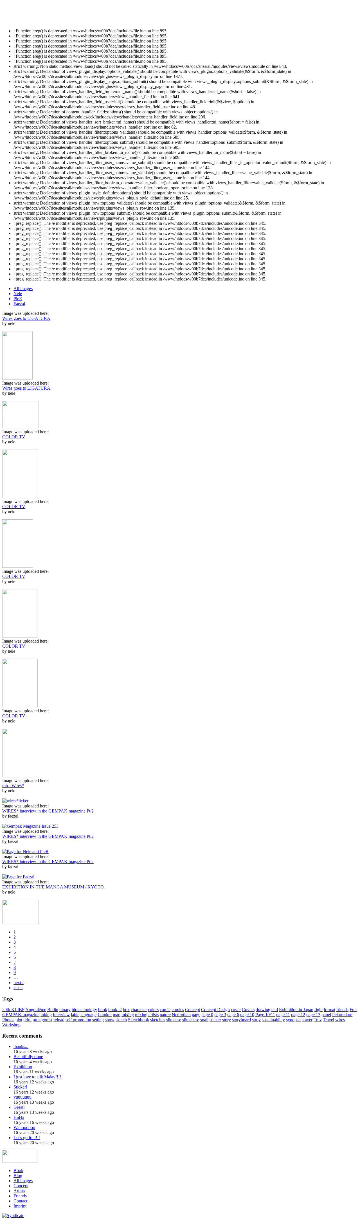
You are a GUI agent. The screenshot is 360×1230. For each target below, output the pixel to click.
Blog (18, 1175)
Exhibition (23, 1066)
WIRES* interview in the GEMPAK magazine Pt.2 (48, 811)
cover (236, 1009)
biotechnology (84, 1009)
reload (58, 1019)
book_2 (115, 1009)
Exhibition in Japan (296, 1009)
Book (18, 1170)
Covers (248, 1009)
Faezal (19, 303)
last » (18, 987)
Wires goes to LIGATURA (26, 318)
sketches (157, 1019)
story (226, 1019)
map (116, 1014)
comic (165, 1009)
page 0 (207, 1014)
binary (65, 1009)
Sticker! (20, 1087)
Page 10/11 (265, 1014)
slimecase (190, 1019)
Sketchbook (138, 1019)
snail (204, 1019)
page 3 (220, 1014)
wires (340, 1019)
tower (307, 1019)
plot (18, 1019)
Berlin (52, 1009)
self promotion (78, 1019)
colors (153, 1009)
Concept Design (215, 1009)
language (88, 1014)
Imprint (20, 1206)
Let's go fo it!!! (27, 1137)
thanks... (21, 1046)
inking (46, 1014)
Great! (19, 1107)
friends (342, 1009)
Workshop (11, 1024)
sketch (121, 1019)
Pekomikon (342, 1014)
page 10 (247, 1014)
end (274, 1009)
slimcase (173, 1019)
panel (326, 1014)
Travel (328, 1019)
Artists (19, 1190)
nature (165, 1014)
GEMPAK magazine (20, 1014)
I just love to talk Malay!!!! (37, 1076)
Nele (18, 293)
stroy (256, 1019)
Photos (8, 1019)
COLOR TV (13, 436)
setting (98, 1019)
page (196, 1014)
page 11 (283, 1014)
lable (75, 1014)
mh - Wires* (13, 785)
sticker (215, 1019)
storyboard (241, 1019)
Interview (61, 1014)
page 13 (313, 1014)
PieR (18, 298)
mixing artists (147, 1014)
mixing (128, 1014)
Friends (20, 1195)
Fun (353, 1009)
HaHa (19, 1117)
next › (19, 982)
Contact (20, 1200)
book (102, 1009)
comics (178, 1009)
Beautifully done (28, 1056)
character (139, 1009)
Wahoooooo (24, 1127)
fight (318, 1009)
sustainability (273, 1019)
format (329, 1009)
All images (23, 288)
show (109, 1019)
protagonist (42, 1019)
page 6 (233, 1014)
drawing (263, 1009)
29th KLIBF (13, 1009)
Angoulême (35, 1009)
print (27, 1019)
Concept (192, 1009)
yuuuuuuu (23, 1097)
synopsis (293, 1019)
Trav (318, 1019)
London (105, 1014)
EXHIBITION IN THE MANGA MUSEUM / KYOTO (53, 887)
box (126, 1009)
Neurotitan (181, 1014)
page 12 (298, 1014)
